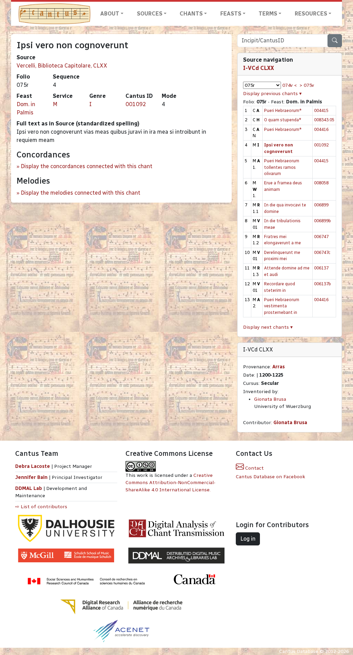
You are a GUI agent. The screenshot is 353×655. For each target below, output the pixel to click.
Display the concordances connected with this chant (86, 166)
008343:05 (324, 119)
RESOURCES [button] (311, 13)
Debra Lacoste (32, 466)
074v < (289, 85)
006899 (321, 204)
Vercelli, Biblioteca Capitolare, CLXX (62, 65)
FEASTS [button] (230, 13)
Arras (278, 367)
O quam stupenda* (282, 119)
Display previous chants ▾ (272, 93)
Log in (247, 538)
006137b (322, 283)
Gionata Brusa (270, 399)
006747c (322, 252)
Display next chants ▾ (268, 327)
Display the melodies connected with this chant (80, 193)
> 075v (307, 85)
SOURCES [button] (149, 13)
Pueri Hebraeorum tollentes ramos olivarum (281, 167)
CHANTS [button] (191, 13)
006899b (322, 220)
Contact (254, 468)
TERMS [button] (268, 13)
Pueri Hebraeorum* (283, 110)
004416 (321, 129)
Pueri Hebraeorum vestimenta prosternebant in (281, 306)
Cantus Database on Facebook (270, 477)
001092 (135, 104)
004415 (321, 110)
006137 (321, 267)
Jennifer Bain (32, 477)
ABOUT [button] (109, 13)
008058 (321, 182)
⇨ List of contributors (41, 507)
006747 (321, 236)
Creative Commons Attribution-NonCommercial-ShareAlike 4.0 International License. (170, 482)
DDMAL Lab (28, 488)
